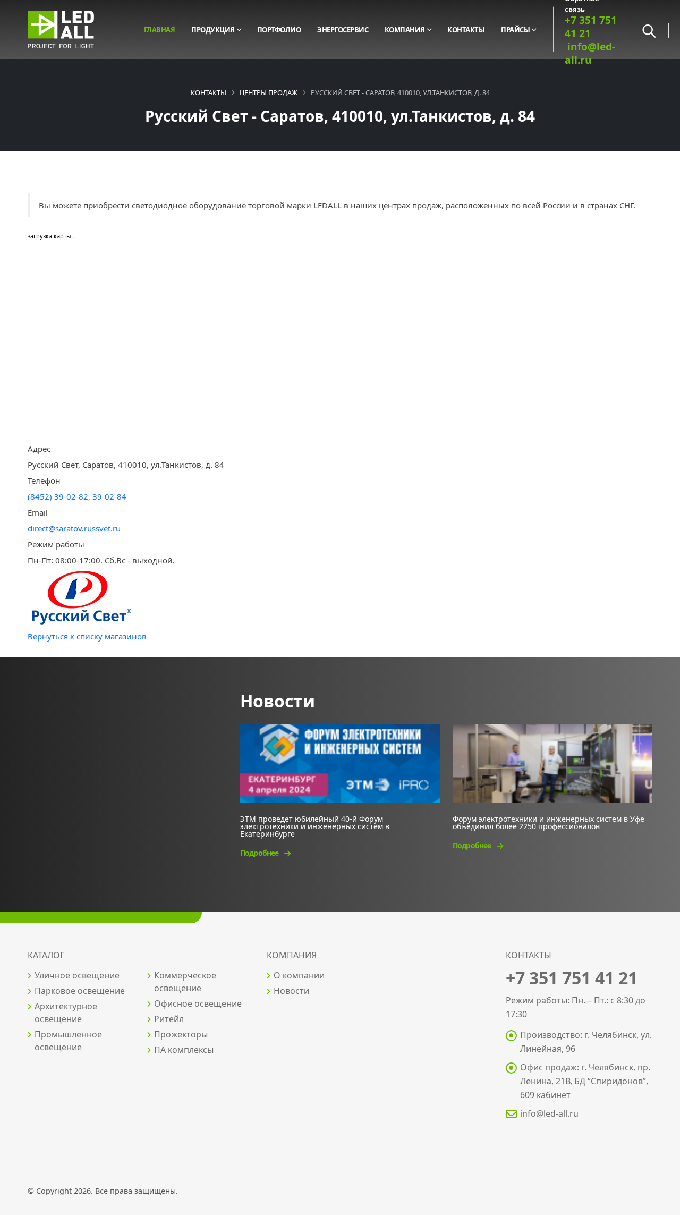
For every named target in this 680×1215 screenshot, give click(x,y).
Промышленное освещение (68, 1040)
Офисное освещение (198, 1003)
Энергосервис (342, 30)
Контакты (465, 30)
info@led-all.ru (549, 1113)
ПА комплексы (184, 1050)
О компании (299, 975)
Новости (291, 991)
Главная (159, 30)
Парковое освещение (80, 991)
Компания (405, 30)
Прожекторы (181, 1034)
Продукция (213, 30)
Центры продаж (269, 92)
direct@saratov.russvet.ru (74, 528)
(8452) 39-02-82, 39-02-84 (77, 496)
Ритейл (169, 1019)
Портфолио (279, 30)
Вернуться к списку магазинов (87, 636)
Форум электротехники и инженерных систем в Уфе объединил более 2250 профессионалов (548, 822)
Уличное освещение (77, 975)
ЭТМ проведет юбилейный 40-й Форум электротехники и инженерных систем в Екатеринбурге (314, 826)
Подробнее (260, 853)
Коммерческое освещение (185, 981)
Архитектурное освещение (66, 1012)
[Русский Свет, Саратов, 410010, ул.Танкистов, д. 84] (81, 597)
